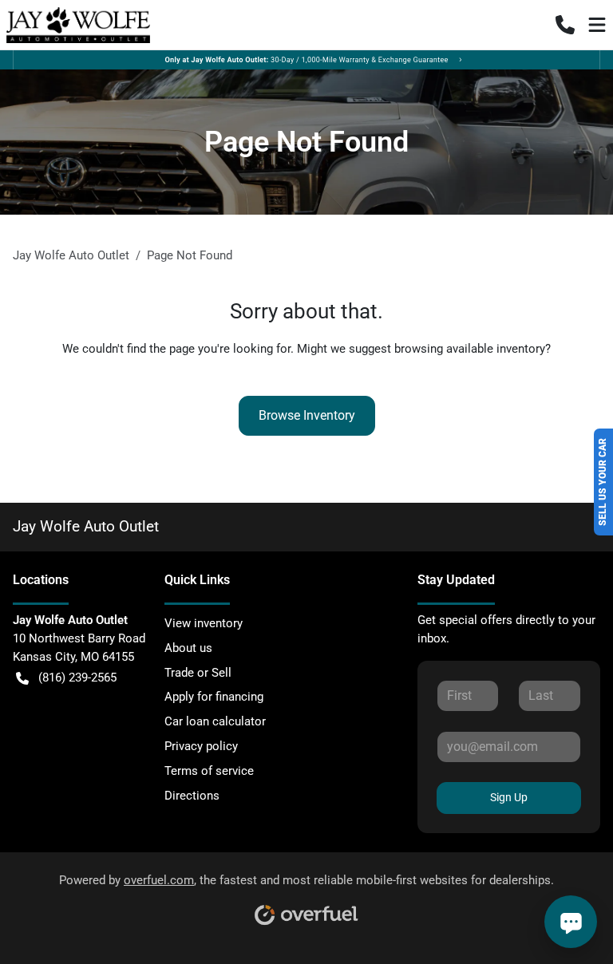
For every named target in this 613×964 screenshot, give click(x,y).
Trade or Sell (197, 673)
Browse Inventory (307, 415)
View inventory (203, 623)
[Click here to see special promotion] (306, 59)
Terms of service (209, 771)
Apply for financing (213, 696)
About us (188, 648)
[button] (565, 25)
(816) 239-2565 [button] (77, 677)
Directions (191, 795)
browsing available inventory (469, 349)
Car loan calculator (215, 721)
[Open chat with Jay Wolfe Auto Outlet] (570, 921)
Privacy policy (201, 746)
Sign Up (509, 797)
